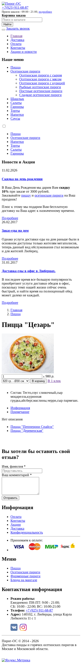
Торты (15, 110)
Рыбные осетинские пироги (40, 87)
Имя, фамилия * (14, 466)
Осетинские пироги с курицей (42, 83)
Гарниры (17, 107)
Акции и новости (23, 52)
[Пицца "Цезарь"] (28, 372)
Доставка (17, 40)
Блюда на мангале (23, 580)
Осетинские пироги (25, 71)
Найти (7, 24)
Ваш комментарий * (17, 475)
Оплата (15, 44)
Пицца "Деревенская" (26, 430)
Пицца (15, 67)
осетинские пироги (49, 195)
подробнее (45, 11)
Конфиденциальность (26, 532)
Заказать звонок (18, 28)
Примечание (19, 412)
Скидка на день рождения (22, 179)
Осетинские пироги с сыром (40, 75)
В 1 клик (54, 381)
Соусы (15, 118)
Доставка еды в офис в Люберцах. (29, 271)
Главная (16, 36)
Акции (15, 524)
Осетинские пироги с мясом (40, 79)
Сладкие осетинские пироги (40, 95)
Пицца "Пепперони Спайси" (32, 427)
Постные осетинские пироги (40, 91)
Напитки (17, 114)
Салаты (16, 103)
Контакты (17, 48)
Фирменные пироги (25, 576)
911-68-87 (15, 7)
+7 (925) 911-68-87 (39, 610)
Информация (20, 408)
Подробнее (10, 218)
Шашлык (17, 99)
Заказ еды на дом (15, 230)
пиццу (26, 195)
